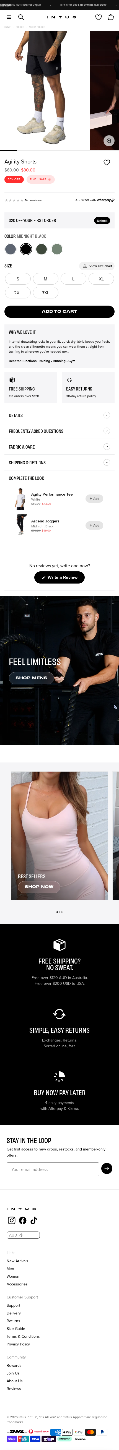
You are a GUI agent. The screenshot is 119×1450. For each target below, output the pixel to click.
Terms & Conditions (23, 1336)
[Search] (21, 17)
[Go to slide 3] (42, 150)
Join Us (13, 1373)
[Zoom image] (109, 140)
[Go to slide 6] (93, 150)
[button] (106, 1168)
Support (13, 1305)
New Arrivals (17, 1261)
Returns (13, 1321)
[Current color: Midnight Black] (26, 249)
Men (10, 1268)
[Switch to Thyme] (57, 249)
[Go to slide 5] (76, 150)
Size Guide (16, 1328)
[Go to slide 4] (59, 150)
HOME (7, 26)
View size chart (100, 266)
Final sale (38, 179)
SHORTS (20, 26)
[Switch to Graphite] (10, 249)
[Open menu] (8, 17)
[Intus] (61, 17)
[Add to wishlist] (107, 163)
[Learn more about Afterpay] (106, 200)
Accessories (17, 1284)
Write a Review (65, 579)
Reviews (14, 1388)
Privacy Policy (18, 1344)
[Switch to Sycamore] (41, 249)
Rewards (14, 1365)
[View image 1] (44, 90)
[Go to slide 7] (110, 150)
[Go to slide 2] (25, 150)
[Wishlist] (98, 17)
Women (13, 1276)
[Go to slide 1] (8, 150)
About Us (15, 1381)
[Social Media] (12, 1221)
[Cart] (111, 17)
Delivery (14, 1313)
